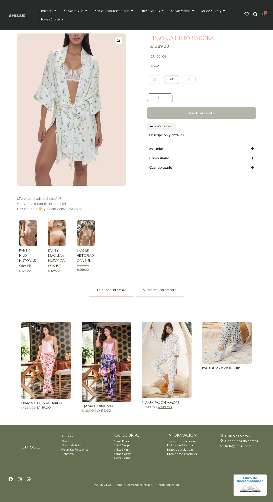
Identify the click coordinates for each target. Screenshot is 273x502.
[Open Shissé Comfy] (224, 10)
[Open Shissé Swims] (193, 10)
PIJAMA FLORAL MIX (97, 406)
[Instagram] (19, 479)
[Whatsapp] (28, 479)
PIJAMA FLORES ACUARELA (42, 403)
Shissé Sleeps (122, 445)
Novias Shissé (122, 458)
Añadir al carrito (202, 113)
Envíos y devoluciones (181, 449)
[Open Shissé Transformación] (132, 10)
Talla (155, 65)
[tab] (111, 290)
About (65, 441)
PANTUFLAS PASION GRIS (221, 368)
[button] (118, 41)
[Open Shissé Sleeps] (162, 10)
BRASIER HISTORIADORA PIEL (85, 255)
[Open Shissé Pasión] (86, 10)
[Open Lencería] (55, 10)
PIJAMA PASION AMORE (160, 402)
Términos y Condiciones (182, 441)
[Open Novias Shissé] (62, 19)
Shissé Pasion (122, 441)
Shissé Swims (122, 449)
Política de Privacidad (181, 445)
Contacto (67, 454)
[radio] (154, 79)
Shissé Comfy (122, 454)
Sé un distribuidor (72, 445)
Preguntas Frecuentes (74, 449)
